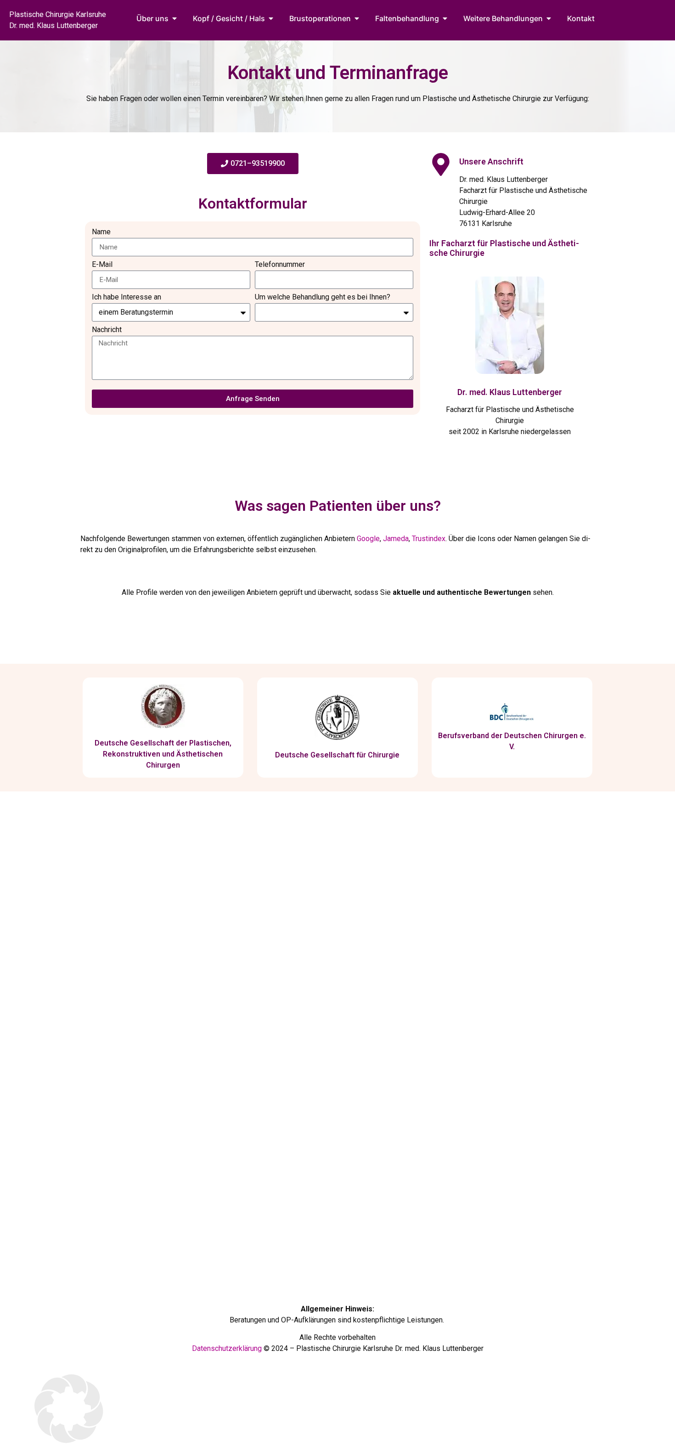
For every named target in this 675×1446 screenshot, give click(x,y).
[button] (337, 1410)
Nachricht (107, 330)
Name (101, 232)
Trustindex (428, 538)
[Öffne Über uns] (174, 18)
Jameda (396, 538)
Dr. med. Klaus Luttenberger (509, 392)
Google (368, 538)
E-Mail (102, 265)
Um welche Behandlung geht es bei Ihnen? (322, 297)
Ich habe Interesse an (126, 297)
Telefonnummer (280, 265)
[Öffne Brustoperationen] (356, 18)
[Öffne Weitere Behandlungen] (548, 18)
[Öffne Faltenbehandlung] (445, 18)
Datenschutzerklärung (227, 1348)
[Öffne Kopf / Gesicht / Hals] (271, 18)
